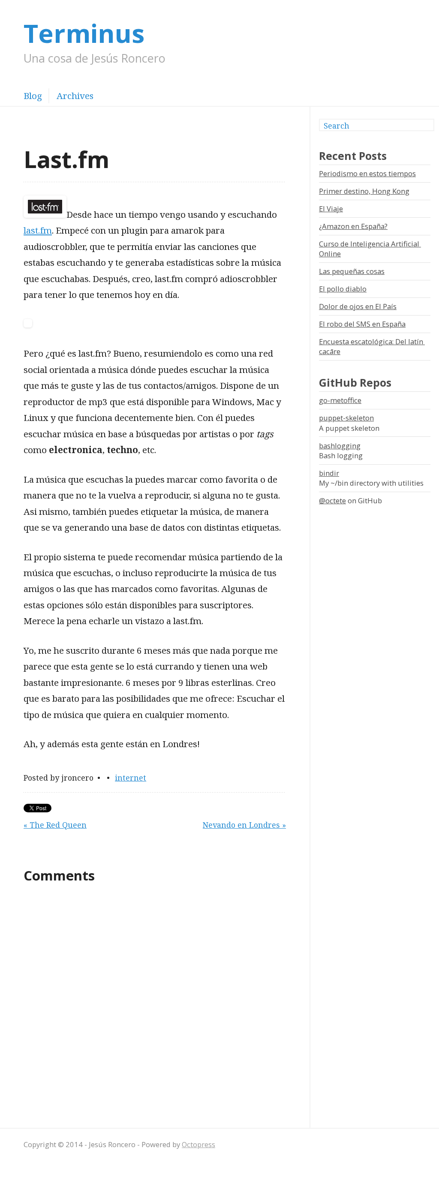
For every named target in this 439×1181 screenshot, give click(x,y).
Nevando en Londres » (244, 825)
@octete (332, 500)
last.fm (38, 230)
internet (130, 777)
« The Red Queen (55, 825)
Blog (33, 96)
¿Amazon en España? (353, 226)
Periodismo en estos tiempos (367, 173)
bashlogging (340, 446)
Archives (75, 96)
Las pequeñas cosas (352, 271)
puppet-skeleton (346, 418)
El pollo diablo (343, 289)
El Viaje (331, 208)
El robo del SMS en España (362, 324)
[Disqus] (155, 1004)
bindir (329, 473)
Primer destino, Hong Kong (364, 191)
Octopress (198, 1144)
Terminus (84, 32)
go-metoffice (340, 400)
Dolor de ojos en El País (358, 306)
